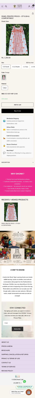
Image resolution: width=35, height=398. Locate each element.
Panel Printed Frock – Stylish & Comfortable (10, 224)
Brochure (5, 350)
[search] (6, 6)
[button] (32, 13)
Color (5, 72)
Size (17, 63)
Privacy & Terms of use (10, 358)
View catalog (2, 6)
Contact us (6, 362)
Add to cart (17, 104)
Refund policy (7, 371)
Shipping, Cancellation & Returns (14, 354)
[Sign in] (29, 6)
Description (5, 162)
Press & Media (7, 346)
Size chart (31, 63)
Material (3, 84)
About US (5, 342)
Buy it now (17, 111)
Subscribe (17, 329)
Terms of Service (8, 366)
